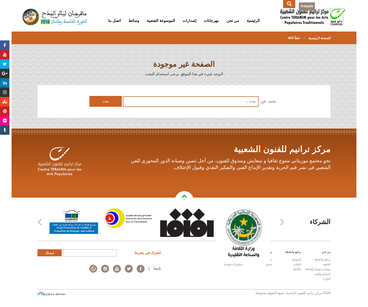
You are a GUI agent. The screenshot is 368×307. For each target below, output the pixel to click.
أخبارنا (327, 278)
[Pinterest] (4, 111)
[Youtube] (4, 54)
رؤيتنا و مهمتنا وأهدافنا (318, 269)
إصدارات (189, 20)
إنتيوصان (296, 259)
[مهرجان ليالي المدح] (55, 11)
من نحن (233, 20)
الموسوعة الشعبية (161, 20)
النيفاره (297, 264)
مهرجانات (211, 20)
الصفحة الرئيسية (319, 38)
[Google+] (4, 73)
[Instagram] (4, 92)
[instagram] (105, 269)
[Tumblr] (4, 130)
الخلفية (327, 264)
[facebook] (141, 269)
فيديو (269, 264)
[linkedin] (93, 269)
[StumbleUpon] (4, 101)
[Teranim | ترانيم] (313, 11)
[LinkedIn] (4, 83)
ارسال (49, 253)
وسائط (134, 20)
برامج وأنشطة (323, 259)
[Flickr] (4, 120)
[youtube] (117, 269)
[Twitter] (4, 64)
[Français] (307, 6)
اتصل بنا (114, 20)
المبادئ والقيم (323, 273)
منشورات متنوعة (233, 264)
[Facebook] (4, 45)
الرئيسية (253, 20)
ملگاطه (297, 269)
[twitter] (129, 269)
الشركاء (320, 221)
